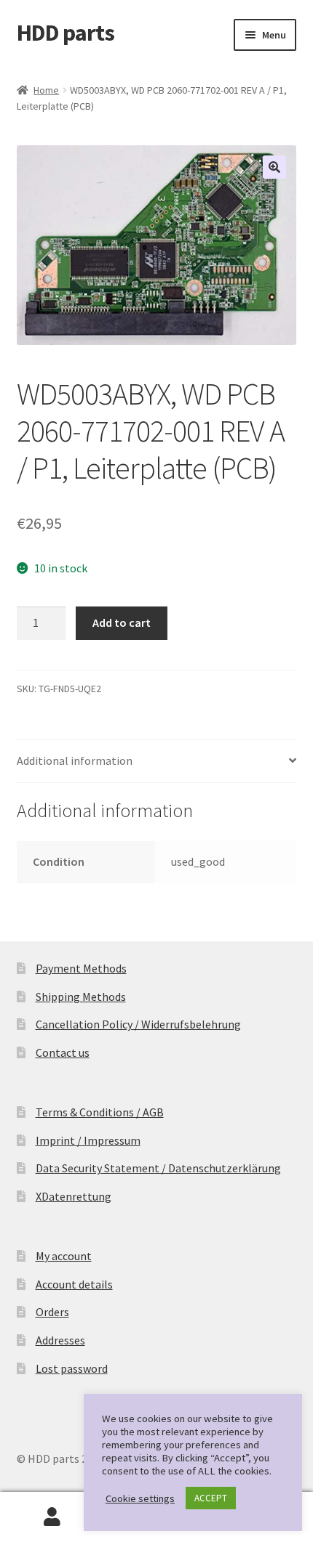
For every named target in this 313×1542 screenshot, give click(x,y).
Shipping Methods (81, 996)
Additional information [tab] (74, 760)
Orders (52, 1311)
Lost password (72, 1368)
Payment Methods (81, 968)
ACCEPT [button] (210, 1498)
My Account (52, 1517)
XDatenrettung (73, 1196)
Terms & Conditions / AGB (100, 1112)
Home (46, 90)
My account (64, 1256)
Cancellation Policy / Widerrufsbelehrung (138, 1024)
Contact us (63, 1052)
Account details (74, 1284)
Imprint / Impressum (88, 1140)
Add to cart (121, 622)
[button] (274, 167)
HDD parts (65, 32)
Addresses (60, 1340)
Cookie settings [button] (140, 1498)
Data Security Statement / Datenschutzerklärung (158, 1168)
